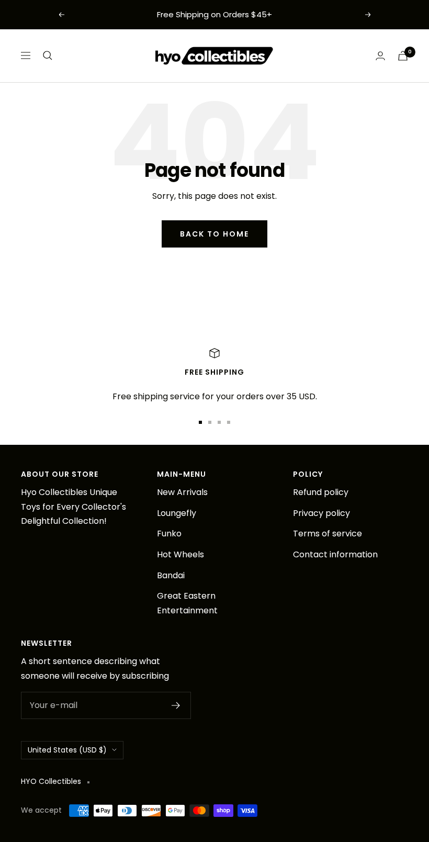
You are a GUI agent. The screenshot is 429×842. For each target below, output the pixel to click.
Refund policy (320, 492)
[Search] (47, 55)
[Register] (176, 705)
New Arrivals (182, 492)
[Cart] (403, 56)
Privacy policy (321, 513)
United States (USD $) (67, 750)
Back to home (214, 234)
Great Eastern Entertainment (187, 603)
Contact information (335, 554)
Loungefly (176, 513)
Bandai (171, 575)
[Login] (380, 55)
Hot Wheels (180, 554)
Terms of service (327, 533)
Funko (169, 533)
